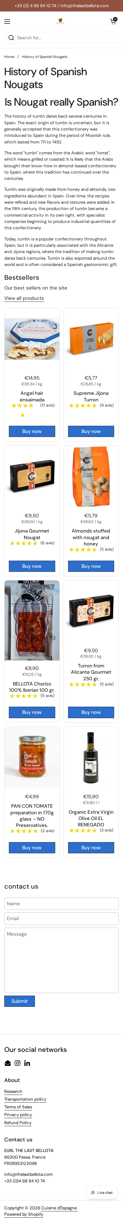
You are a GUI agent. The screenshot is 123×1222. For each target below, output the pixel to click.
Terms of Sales (18, 1107)
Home (9, 56)
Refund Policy (17, 1123)
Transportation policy (25, 1099)
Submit (19, 1001)
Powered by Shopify (23, 1214)
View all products (24, 298)
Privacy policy (18, 1115)
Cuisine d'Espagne (59, 1208)
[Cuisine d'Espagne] (60, 21)
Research (13, 1091)
